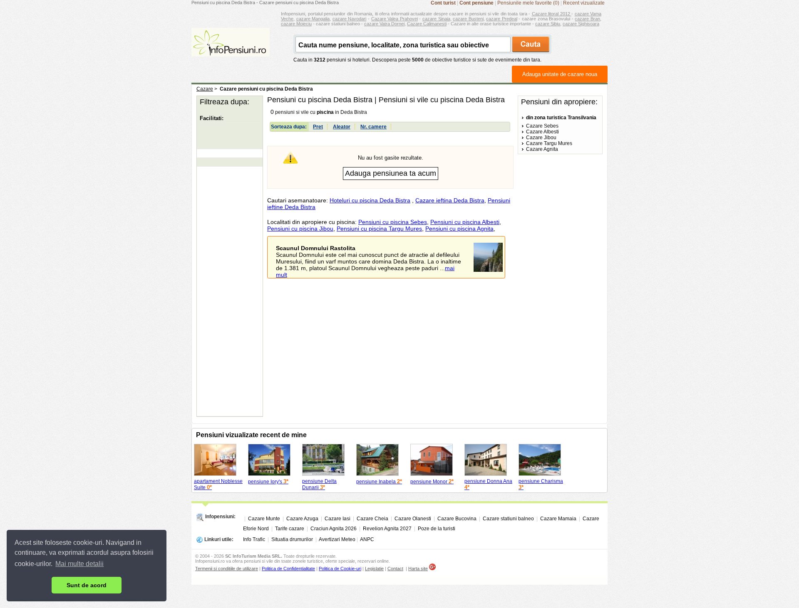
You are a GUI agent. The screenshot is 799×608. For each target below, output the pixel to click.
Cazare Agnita (542, 149)
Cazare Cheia (372, 519)
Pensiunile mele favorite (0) (528, 3)
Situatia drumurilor (292, 539)
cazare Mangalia (313, 18)
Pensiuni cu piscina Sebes (392, 222)
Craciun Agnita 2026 (333, 529)
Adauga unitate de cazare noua (559, 74)
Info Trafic (254, 539)
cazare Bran (587, 18)
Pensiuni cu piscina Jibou (300, 228)
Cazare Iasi (337, 519)
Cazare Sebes (542, 126)
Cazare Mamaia (558, 519)
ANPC (367, 539)
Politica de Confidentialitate (288, 568)
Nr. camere (373, 127)
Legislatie (374, 568)
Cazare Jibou (541, 137)
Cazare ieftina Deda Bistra (449, 200)
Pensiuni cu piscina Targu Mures (379, 228)
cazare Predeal (501, 18)
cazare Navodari (350, 18)
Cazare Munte (264, 519)
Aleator (341, 127)
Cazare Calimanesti (427, 23)
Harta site (418, 568)
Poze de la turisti (436, 529)
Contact (395, 568)
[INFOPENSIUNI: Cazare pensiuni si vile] (230, 51)
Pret (318, 127)
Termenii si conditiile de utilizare (226, 568)
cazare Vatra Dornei (384, 23)
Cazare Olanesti (413, 519)
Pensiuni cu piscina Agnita (459, 228)
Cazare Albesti (542, 132)
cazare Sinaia (436, 18)
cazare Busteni (468, 18)
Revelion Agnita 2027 (387, 529)
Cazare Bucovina (456, 519)
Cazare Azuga (302, 519)
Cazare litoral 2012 (552, 13)
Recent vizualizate (584, 3)
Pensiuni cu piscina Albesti (464, 222)
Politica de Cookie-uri (340, 568)
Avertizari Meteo (337, 539)
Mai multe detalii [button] (79, 563)
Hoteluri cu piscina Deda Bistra (370, 200)
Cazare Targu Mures (549, 143)
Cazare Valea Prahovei (394, 18)
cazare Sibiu (547, 23)
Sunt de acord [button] (87, 585)
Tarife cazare (289, 529)
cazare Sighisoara (581, 23)
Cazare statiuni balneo (508, 519)
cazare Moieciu (296, 23)
